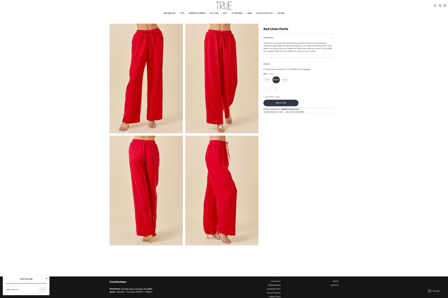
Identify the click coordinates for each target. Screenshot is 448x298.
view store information (295, 112)
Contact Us (276, 281)
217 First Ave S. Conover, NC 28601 (136, 289)
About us (334, 285)
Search (335, 281)
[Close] (46, 278)
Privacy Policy (275, 296)
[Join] (42, 289)
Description (268, 37)
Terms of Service (273, 293)
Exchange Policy (274, 289)
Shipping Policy (274, 285)
